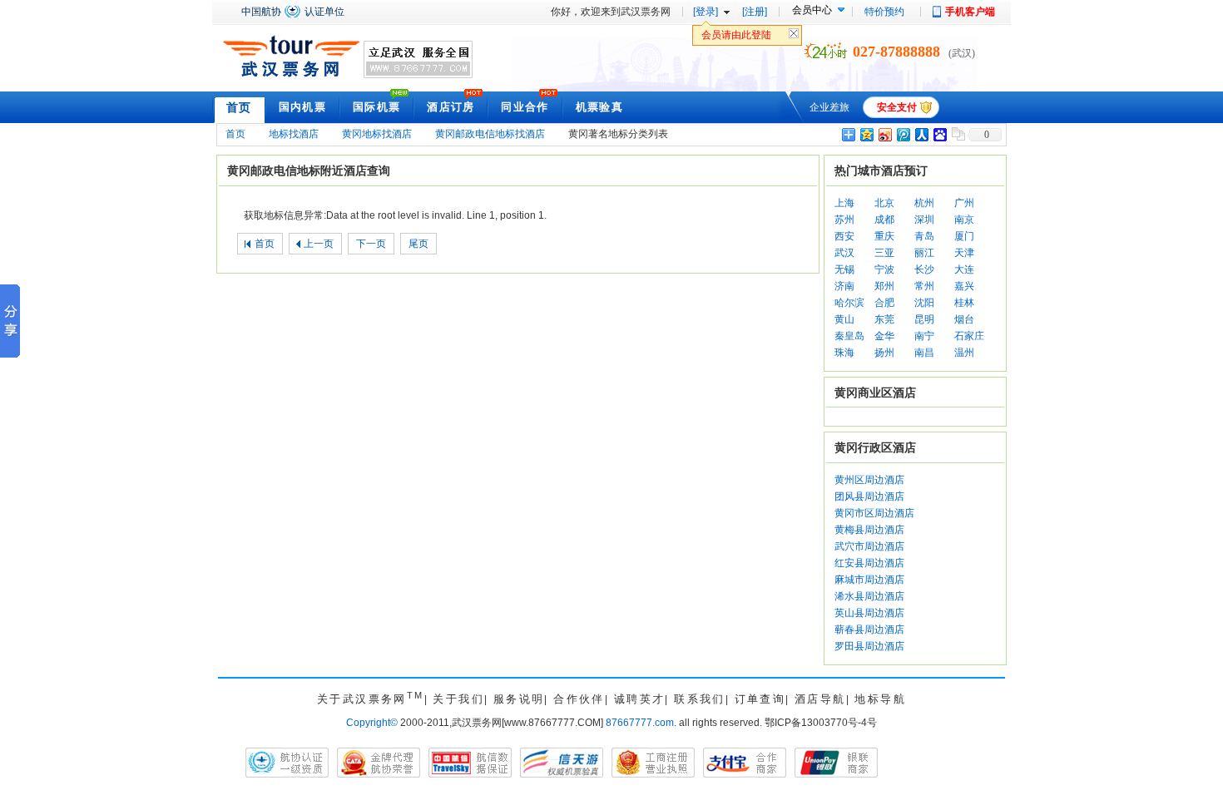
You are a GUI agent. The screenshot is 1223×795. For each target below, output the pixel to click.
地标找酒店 (294, 134)
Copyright (372, 722)
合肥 (884, 303)
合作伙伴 (579, 699)
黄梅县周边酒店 (869, 530)
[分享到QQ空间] (866, 134)
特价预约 (884, 11)
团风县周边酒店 (869, 496)
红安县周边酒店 (869, 563)
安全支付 (897, 107)
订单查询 (760, 699)
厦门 (964, 236)
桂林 (964, 303)
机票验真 (599, 107)
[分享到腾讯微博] (903, 134)
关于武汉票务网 (370, 699)
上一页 (319, 243)
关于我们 (458, 699)
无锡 (844, 269)
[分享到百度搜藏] (939, 134)
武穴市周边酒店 (869, 546)
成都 (884, 219)
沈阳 (924, 303)
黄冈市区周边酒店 (874, 513)
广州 (964, 203)
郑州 (884, 286)
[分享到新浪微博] (884, 134)
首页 (239, 107)
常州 (924, 286)
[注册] (754, 11)
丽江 (924, 253)
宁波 (884, 269)
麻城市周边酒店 (869, 579)
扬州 (884, 352)
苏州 (844, 219)
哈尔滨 (849, 303)
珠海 (844, 352)
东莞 (884, 319)
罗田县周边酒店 (869, 646)
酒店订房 (450, 107)
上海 (844, 203)
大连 (964, 269)
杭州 (924, 203)
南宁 (924, 336)
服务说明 (519, 699)
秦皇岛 (849, 336)
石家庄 (969, 336)
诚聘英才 (640, 699)
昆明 (924, 319)
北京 (884, 203)
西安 (844, 236)
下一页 (371, 243)
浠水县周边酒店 (869, 596)
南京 (964, 219)
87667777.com (640, 722)
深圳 (924, 219)
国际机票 (376, 107)
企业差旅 (829, 107)
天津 (964, 253)
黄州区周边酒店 (869, 480)
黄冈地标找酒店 (377, 134)
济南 (844, 286)
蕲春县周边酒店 (869, 629)
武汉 (844, 253)
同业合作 (524, 107)
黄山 (844, 319)
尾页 (418, 243)
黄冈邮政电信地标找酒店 (490, 134)
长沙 (924, 269)
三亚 (884, 253)
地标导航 (880, 699)
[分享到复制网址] (957, 134)
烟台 (964, 319)
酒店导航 (820, 699)
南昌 (924, 352)
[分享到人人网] (921, 134)
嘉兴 (964, 286)
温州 (964, 352)
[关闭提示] (794, 37)
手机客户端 (970, 11)
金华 (884, 336)
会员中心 (812, 10)
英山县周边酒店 (869, 613)
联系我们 (699, 699)
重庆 (884, 236)
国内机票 (302, 107)
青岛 (924, 236)
